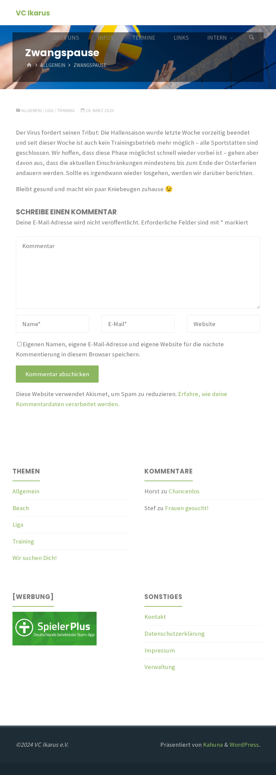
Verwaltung (159, 667)
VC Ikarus (33, 13)
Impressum (159, 650)
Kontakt (155, 617)
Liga (49, 110)
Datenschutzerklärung (174, 633)
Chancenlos (184, 491)
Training (66, 110)
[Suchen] (251, 37)
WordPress (244, 744)
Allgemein (52, 65)
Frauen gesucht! (187, 508)
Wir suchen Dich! (34, 558)
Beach (20, 508)
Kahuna (212, 744)
